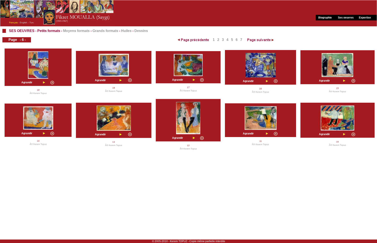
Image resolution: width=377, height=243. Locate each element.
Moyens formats (76, 31)
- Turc (31, 22)
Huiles (126, 31)
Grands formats (105, 31)
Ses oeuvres (346, 17)
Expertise (365, 17)
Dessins (141, 31)
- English (23, 22)
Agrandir (26, 82)
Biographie (325, 17)
